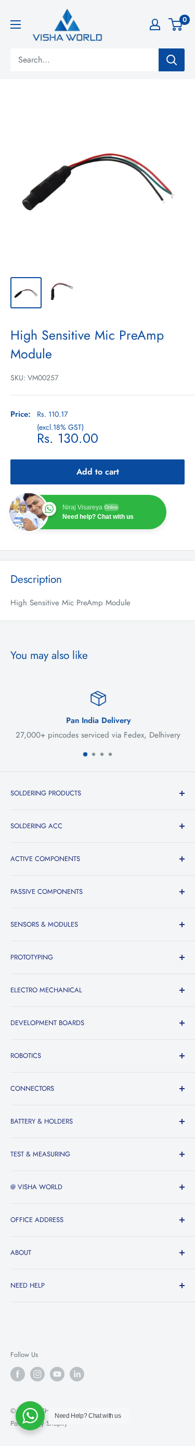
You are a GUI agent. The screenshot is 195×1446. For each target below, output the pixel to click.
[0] (176, 24)
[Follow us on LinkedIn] (77, 1374)
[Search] (172, 59)
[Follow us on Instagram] (37, 1374)
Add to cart (97, 472)
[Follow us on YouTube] (57, 1374)
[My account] (155, 24)
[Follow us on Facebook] (17, 1374)
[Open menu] (15, 24)
